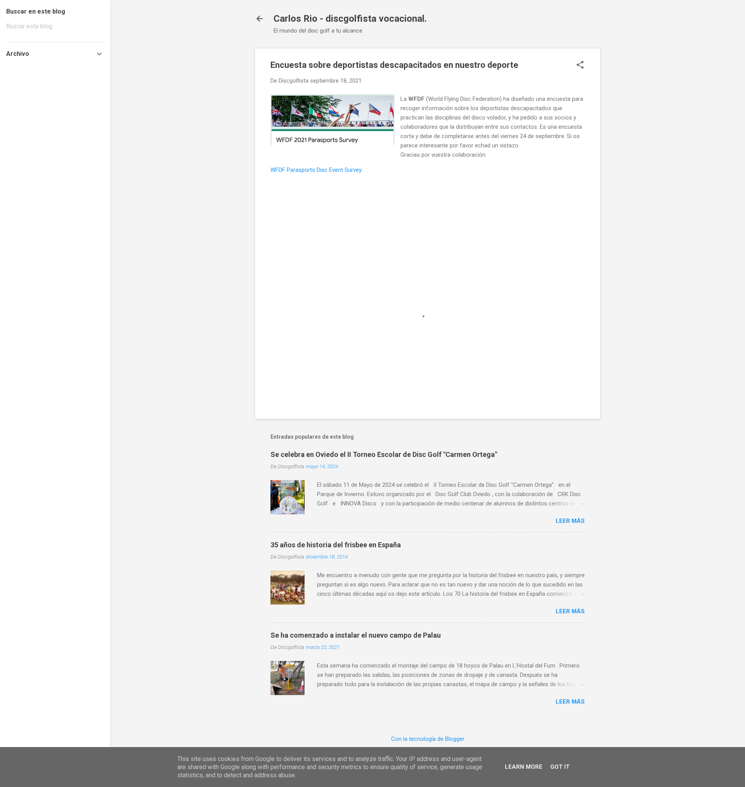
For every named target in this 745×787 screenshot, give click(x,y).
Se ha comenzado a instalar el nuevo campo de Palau (355, 635)
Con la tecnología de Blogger (427, 738)
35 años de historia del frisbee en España (335, 545)
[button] (580, 65)
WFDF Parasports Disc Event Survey (316, 169)
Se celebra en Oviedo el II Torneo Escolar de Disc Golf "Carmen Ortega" (383, 454)
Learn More (523, 766)
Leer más (570, 520)
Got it (560, 766)
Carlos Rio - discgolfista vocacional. (350, 18)
